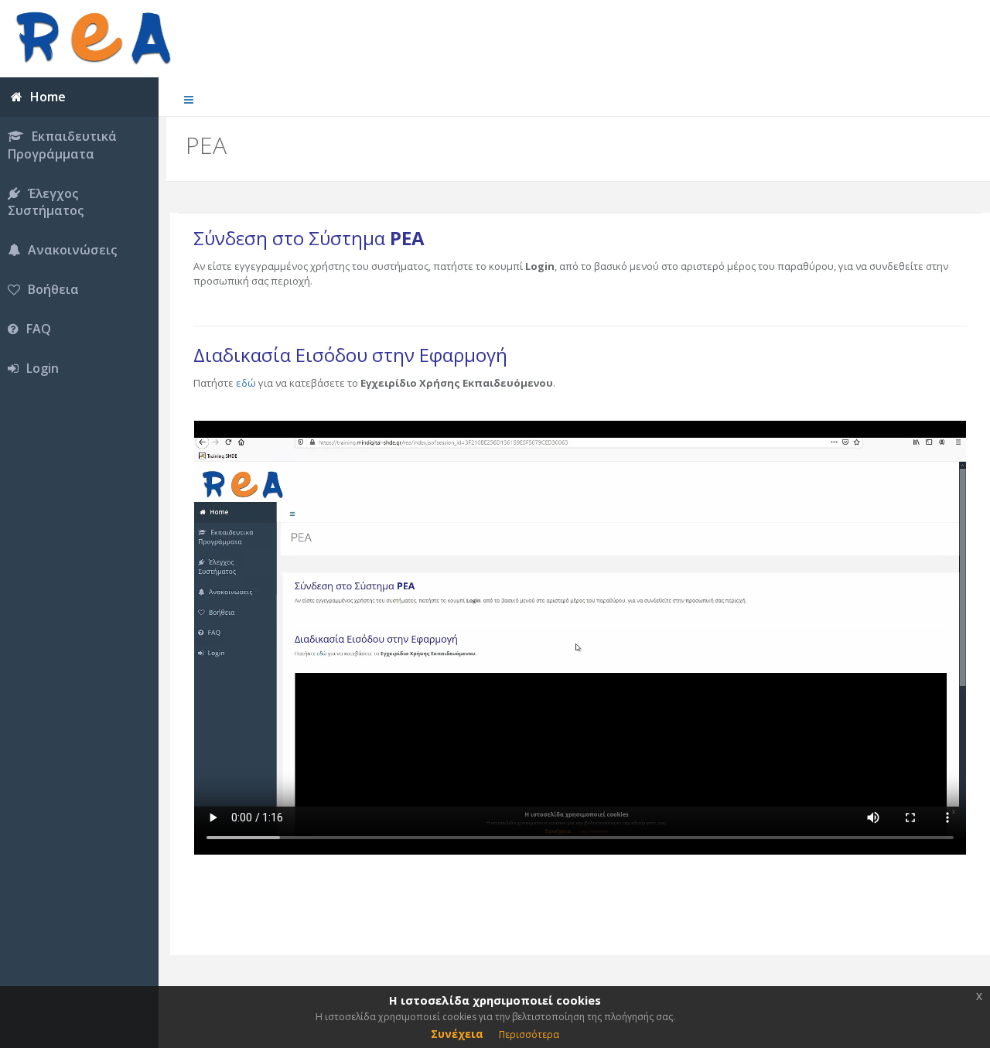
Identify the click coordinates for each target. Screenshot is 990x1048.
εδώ (246, 383)
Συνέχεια (457, 1033)
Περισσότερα (529, 1034)
